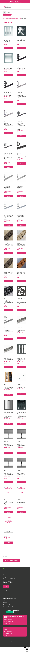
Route (5, 586)
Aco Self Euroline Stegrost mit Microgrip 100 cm (21, 67)
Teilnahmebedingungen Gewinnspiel (10, 606)
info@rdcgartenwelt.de (8, 582)
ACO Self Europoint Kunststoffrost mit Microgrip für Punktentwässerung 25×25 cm (21, 415)
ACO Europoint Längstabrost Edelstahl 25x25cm (8, 40)
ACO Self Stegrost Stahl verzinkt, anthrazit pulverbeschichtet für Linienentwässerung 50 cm (8, 157)
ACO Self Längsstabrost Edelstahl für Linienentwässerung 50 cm (21, 188)
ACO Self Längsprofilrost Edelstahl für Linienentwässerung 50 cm (21, 444)
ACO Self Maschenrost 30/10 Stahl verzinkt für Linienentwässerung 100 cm (8, 217)
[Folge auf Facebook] (4, 591)
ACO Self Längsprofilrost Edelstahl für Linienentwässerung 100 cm (8, 444)
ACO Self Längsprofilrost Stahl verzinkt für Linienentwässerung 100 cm (8, 473)
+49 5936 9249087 (7, 581)
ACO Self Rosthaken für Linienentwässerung (21, 386)
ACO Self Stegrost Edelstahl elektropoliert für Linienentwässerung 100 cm (21, 95)
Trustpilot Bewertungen (12, 610)
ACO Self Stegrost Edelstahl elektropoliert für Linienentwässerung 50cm (8, 124)
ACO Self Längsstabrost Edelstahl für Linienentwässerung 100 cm (8, 188)
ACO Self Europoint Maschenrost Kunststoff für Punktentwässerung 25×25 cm (8, 415)
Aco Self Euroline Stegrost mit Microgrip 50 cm (8, 94)
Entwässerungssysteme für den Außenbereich (13, 18)
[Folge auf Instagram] (10, 591)
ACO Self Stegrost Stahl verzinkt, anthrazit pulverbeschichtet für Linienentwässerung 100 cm (21, 125)
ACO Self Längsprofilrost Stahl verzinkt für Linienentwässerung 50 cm (21, 473)
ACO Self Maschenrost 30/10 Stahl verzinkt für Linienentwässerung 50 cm (21, 217)
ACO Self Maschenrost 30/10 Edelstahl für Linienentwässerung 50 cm (8, 330)
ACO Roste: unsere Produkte (11, 560)
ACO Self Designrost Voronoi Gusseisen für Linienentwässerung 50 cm (8, 301)
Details (8, 48)
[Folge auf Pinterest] (7, 591)
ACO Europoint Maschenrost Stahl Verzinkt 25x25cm (8, 67)
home (4, 18)
